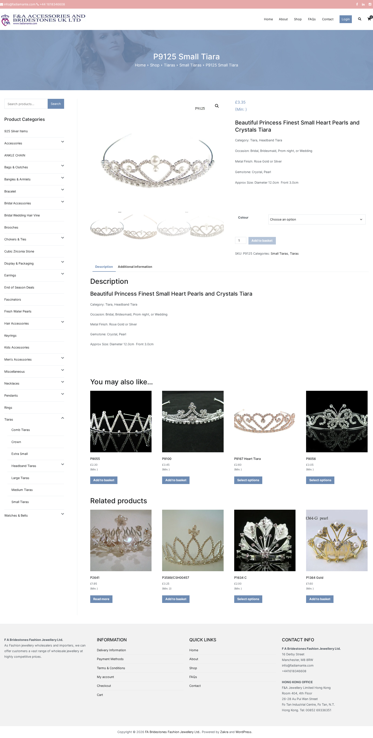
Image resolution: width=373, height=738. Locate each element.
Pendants (11, 395)
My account (105, 677)
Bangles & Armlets (17, 179)
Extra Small (19, 454)
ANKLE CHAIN (14, 155)
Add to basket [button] (103, 480)
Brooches (11, 227)
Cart (100, 695)
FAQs (312, 19)
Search (56, 104)
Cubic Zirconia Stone (19, 251)
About (283, 19)
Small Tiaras (190, 65)
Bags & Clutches (16, 167)
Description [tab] (104, 266)
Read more (101, 599)
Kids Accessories (16, 347)
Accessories (13, 143)
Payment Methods (110, 659)
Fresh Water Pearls (18, 311)
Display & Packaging (19, 263)
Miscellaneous (14, 371)
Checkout (104, 686)
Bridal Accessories (17, 203)
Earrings (10, 275)
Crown (16, 442)
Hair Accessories (16, 323)
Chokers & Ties (15, 239)
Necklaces (11, 383)
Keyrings (10, 335)
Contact (327, 19)
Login (346, 19)
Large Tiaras (20, 478)
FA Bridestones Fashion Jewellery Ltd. (172, 732)
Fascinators (12, 299)
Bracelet (10, 191)
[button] (217, 106)
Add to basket (262, 240)
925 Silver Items (16, 131)
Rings (8, 407)
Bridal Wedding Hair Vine (22, 215)
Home (268, 19)
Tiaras (169, 65)
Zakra (224, 732)
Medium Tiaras (22, 490)
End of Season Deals (19, 287)
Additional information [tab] (135, 266)
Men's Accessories (18, 359)
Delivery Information (111, 650)
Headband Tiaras (23, 466)
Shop (298, 19)
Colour (243, 217)
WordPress (243, 732)
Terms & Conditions (111, 668)
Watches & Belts (16, 515)
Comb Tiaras (20, 430)
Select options (248, 480)
